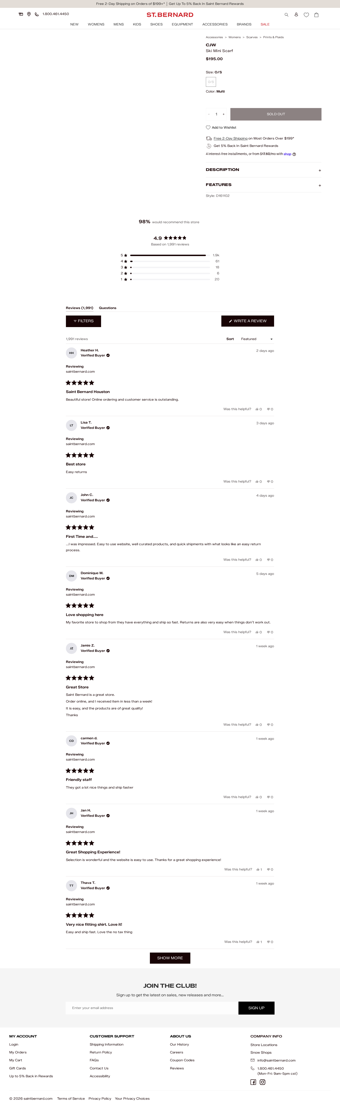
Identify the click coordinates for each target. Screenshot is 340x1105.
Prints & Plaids (273, 37)
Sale (265, 24)
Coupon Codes (182, 1060)
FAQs (94, 1060)
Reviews (177, 1068)
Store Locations (263, 1045)
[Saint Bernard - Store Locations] (29, 14)
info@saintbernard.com (276, 1060)
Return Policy (101, 1052)
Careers (176, 1052)
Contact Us (99, 1068)
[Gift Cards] (21, 14)
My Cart (15, 1060)
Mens (119, 24)
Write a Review (253, 323)
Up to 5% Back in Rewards (31, 1076)
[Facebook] (253, 1082)
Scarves (252, 37)
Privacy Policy (100, 1099)
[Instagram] (262, 1082)
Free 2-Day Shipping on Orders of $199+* (130, 4)
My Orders (18, 1052)
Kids (137, 24)
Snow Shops (261, 1052)
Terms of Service (71, 1099)
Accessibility (100, 1076)
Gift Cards (17, 1068)
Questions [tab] (107, 309)
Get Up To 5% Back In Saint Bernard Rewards (206, 4)
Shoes (156, 24)
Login (13, 1044)
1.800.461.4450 (270, 1069)
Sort (230, 339)
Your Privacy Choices (132, 1099)
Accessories (215, 24)
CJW (211, 45)
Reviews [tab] (79, 309)
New (74, 24)
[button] (170, 255)
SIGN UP (256, 1008)
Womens (96, 24)
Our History (179, 1044)
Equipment (182, 24)
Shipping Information (107, 1044)
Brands (244, 24)
